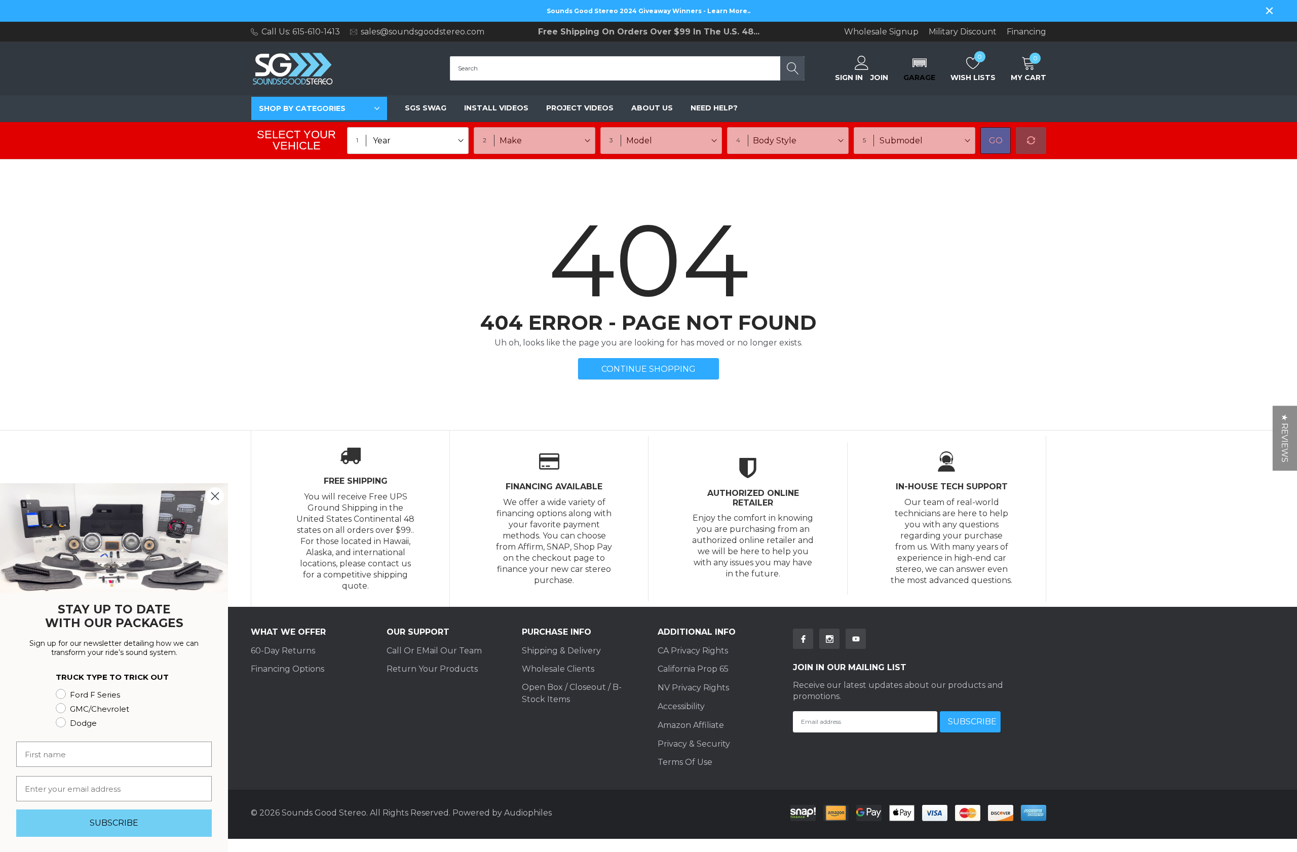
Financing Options (287, 669)
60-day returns (283, 650)
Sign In (849, 77)
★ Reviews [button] (1284, 438)
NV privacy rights (693, 687)
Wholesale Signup (881, 32)
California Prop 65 (693, 669)
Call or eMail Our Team (434, 650)
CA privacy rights (693, 650)
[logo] (292, 69)
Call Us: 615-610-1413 (300, 31)
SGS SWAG (425, 107)
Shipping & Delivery (561, 650)
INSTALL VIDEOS (496, 107)
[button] (919, 68)
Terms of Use (685, 762)
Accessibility (681, 706)
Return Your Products (432, 669)
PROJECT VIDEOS (580, 107)
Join (879, 77)
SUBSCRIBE (114, 823)
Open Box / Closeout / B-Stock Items (572, 693)
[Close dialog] (215, 496)
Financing (1026, 32)
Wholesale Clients (558, 669)
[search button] (792, 68)
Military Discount (963, 32)
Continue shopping (648, 369)
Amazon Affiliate (691, 725)
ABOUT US (652, 107)
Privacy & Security (694, 744)
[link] (803, 639)
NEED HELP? (714, 107)
